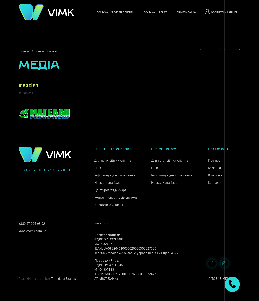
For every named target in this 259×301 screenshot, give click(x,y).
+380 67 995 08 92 (32, 223)
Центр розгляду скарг (110, 190)
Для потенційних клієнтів (112, 160)
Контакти (214, 182)
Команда (214, 167)
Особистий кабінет (224, 12)
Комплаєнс (216, 175)
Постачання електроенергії (115, 12)
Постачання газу (155, 12)
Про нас (214, 160)
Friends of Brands (63, 278)
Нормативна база (107, 182)
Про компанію (186, 12)
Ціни (97, 167)
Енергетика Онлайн (108, 204)
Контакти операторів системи (116, 197)
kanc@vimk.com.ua (32, 231)
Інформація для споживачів (114, 175)
